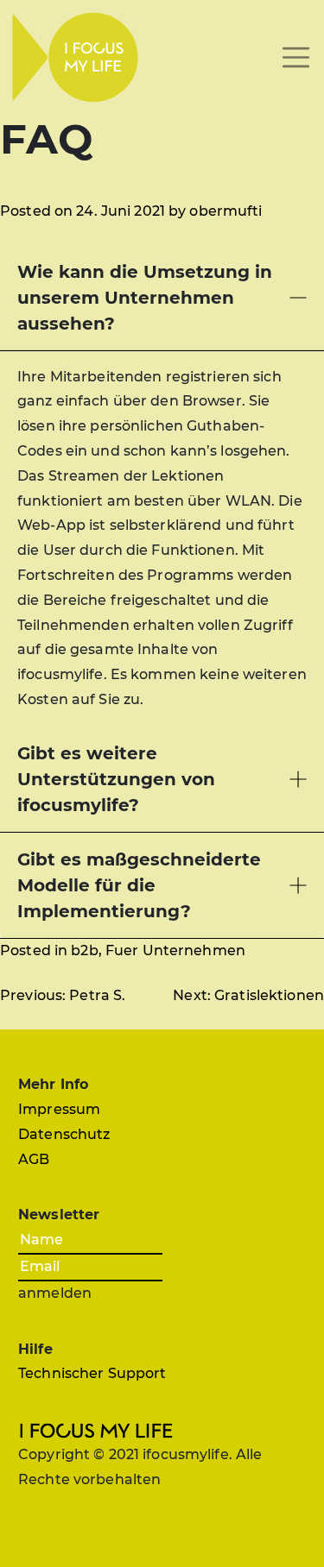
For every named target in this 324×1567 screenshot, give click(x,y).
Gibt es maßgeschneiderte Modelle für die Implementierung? (139, 885)
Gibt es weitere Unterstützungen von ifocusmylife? (116, 779)
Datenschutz (64, 1134)
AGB (33, 1159)
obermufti (225, 211)
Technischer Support (92, 1373)
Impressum (59, 1109)
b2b (84, 950)
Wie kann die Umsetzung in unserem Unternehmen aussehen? (144, 297)
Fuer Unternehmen (175, 950)
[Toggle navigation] (296, 57)
